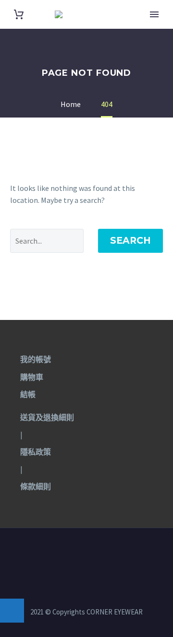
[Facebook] (74, 554)
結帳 (28, 394)
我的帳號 (35, 359)
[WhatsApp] (99, 554)
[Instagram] (86, 554)
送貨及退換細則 (47, 417)
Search (130, 240)
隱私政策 (35, 452)
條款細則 (35, 486)
